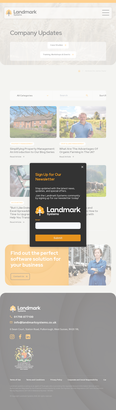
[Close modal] (82, 167)
